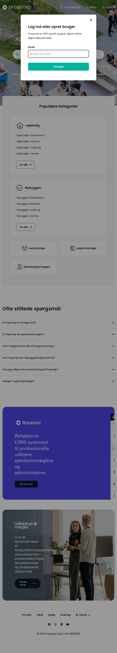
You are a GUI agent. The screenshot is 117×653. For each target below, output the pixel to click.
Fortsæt (58, 66)
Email (31, 47)
